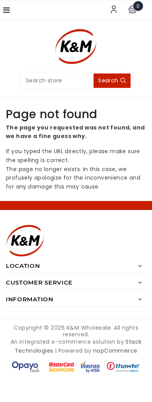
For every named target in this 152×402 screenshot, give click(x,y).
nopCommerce (115, 351)
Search (108, 80)
